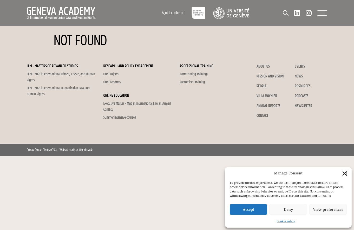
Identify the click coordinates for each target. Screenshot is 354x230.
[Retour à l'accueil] (82, 13)
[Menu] (322, 13)
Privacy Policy (34, 150)
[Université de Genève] (231, 13)
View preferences (328, 209)
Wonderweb (85, 150)
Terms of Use (50, 150)
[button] (344, 173)
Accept (248, 209)
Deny (288, 209)
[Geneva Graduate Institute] (198, 13)
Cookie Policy (286, 221)
